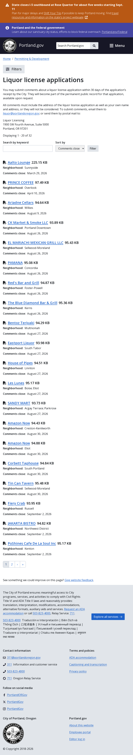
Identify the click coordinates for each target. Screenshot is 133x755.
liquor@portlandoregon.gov (21, 113)
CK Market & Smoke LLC (28, 222)
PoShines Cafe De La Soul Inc (32, 543)
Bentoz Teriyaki (21, 322)
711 (72, 613)
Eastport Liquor (21, 343)
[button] (117, 45)
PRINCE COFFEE (21, 182)
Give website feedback (79, 580)
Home (7, 59)
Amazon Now (19, 423)
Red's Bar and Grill (23, 282)
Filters (16, 69)
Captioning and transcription (88, 664)
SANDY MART (19, 403)
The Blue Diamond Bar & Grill (32, 302)
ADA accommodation (82, 657)
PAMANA (15, 262)
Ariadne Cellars (21, 202)
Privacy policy (78, 671)
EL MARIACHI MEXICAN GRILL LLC (35, 242)
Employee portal (80, 732)
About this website (81, 725)
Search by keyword (16, 142)
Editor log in (77, 739)
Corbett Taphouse (23, 463)
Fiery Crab (16, 503)
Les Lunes (16, 383)
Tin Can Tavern (21, 483)
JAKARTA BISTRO (22, 523)
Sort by (60, 142)
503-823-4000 (41, 613)
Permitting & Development (32, 59)
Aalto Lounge (19, 162)
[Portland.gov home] (23, 46)
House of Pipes (20, 363)
